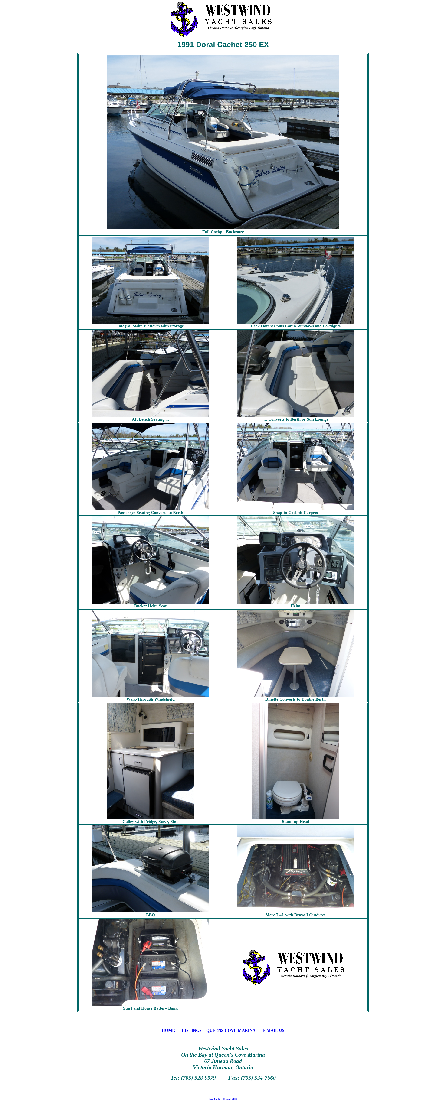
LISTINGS (192, 1030)
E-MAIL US (273, 1030)
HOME (168, 1030)
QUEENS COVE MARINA (232, 1030)
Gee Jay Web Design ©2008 (223, 1099)
